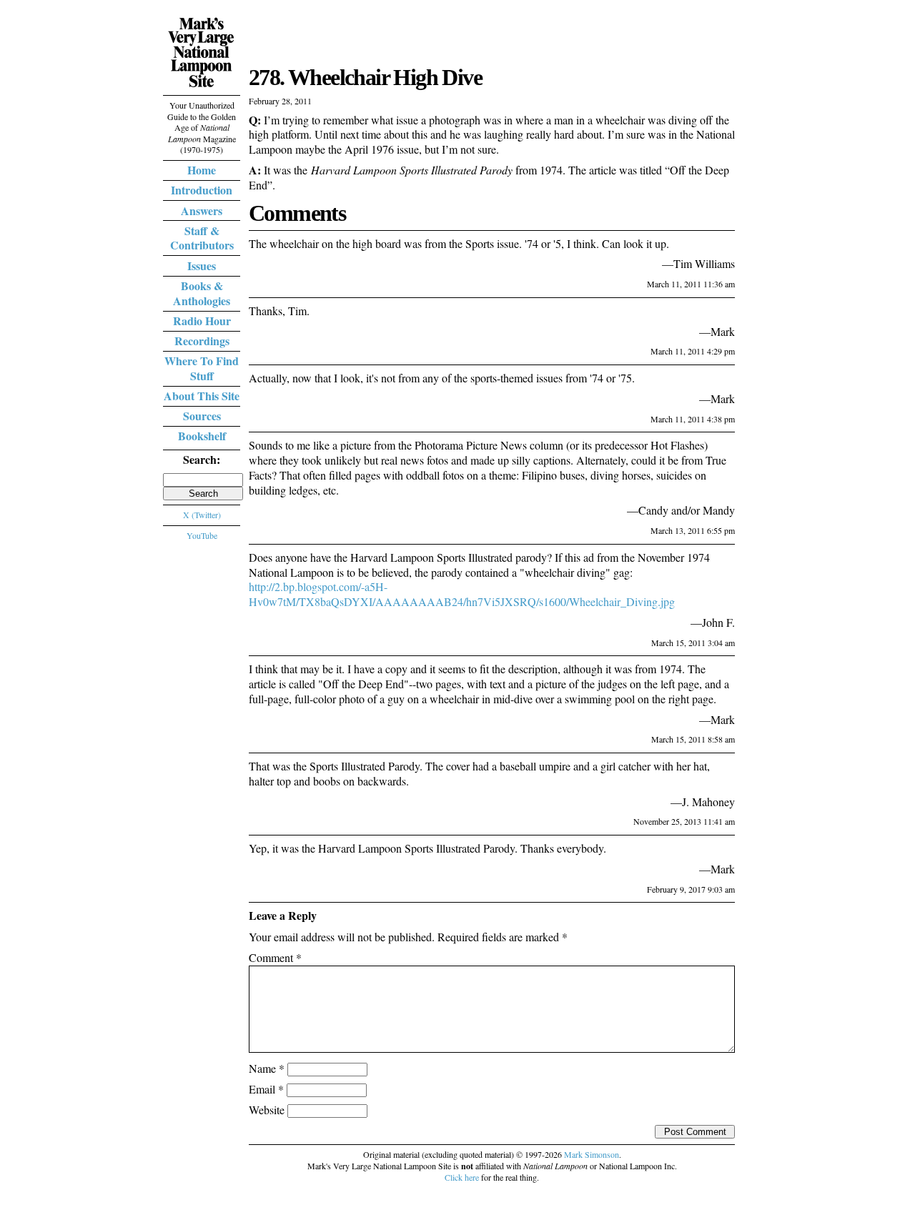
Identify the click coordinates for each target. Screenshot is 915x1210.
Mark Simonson (591, 1154)
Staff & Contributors (202, 238)
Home (201, 170)
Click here (462, 1177)
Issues (201, 265)
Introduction (201, 190)
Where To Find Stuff (201, 368)
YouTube (202, 535)
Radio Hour (202, 320)
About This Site (201, 395)
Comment (275, 957)
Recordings (201, 340)
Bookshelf (202, 435)
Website (267, 1109)
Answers (201, 210)
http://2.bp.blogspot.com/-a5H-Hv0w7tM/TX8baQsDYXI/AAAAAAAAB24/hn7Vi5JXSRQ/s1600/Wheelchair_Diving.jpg (462, 594)
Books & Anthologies (201, 293)
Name (267, 1068)
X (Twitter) (202, 514)
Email (266, 1088)
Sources (202, 415)
